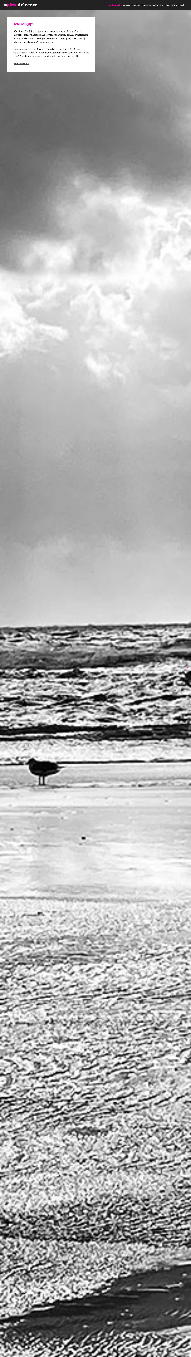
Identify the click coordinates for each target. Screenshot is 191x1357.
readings (146, 5)
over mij (170, 5)
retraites (126, 5)
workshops (158, 5)
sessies (136, 5)
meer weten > (21, 63)
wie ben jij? (113, 5)
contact (180, 5)
